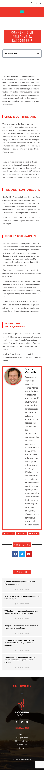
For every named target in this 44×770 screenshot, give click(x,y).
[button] (22, 11)
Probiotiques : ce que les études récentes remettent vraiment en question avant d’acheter (20, 659)
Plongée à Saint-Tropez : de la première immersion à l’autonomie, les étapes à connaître (19, 642)
